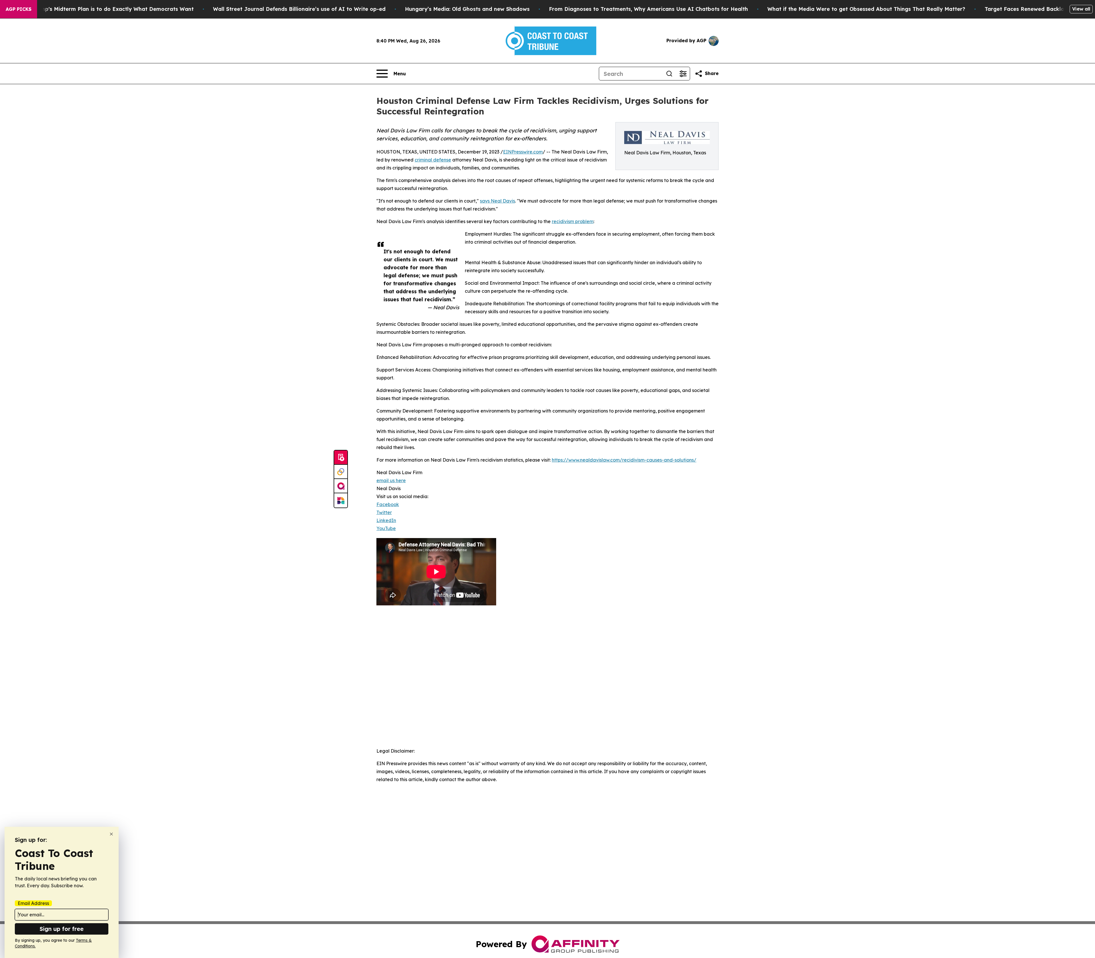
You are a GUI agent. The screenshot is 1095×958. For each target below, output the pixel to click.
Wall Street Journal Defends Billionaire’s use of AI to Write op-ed (299, 9)
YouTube (386, 528)
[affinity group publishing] (340, 486)
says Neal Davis (497, 201)
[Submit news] (340, 457)
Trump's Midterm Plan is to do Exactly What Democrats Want (113, 9)
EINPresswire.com (523, 152)
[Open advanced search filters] (683, 73)
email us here (391, 480)
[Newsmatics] (340, 500)
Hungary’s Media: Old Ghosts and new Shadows (467, 9)
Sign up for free (62, 928)
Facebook (387, 504)
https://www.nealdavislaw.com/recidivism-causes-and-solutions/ (624, 460)
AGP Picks (18, 9)
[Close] (111, 834)
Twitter (384, 512)
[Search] (669, 73)
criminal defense (433, 160)
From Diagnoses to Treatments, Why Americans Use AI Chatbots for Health (648, 9)
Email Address (33, 903)
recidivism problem (572, 221)
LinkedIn (386, 520)
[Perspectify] (340, 472)
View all (1081, 9)
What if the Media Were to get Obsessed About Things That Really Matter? (866, 9)
